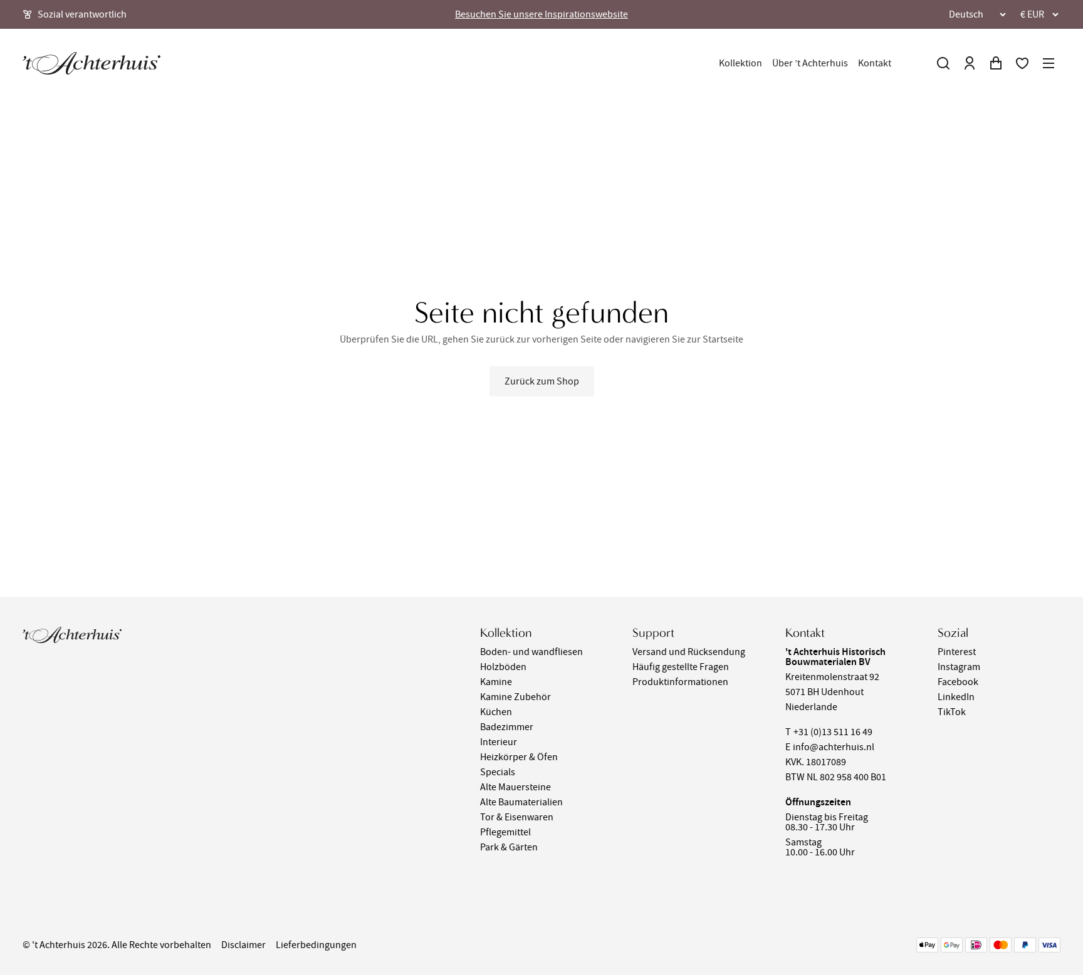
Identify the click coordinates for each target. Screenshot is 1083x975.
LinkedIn (956, 697)
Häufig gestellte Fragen (680, 667)
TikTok (952, 712)
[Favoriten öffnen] (1022, 63)
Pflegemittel (505, 832)
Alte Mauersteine (515, 787)
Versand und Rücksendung (688, 652)
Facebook (958, 682)
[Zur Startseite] (91, 63)
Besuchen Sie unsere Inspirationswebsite (541, 14)
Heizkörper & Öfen (519, 757)
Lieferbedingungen (316, 945)
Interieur (498, 742)
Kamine (496, 682)
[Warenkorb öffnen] (996, 63)
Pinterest (957, 652)
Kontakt (874, 63)
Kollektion (740, 63)
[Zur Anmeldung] (969, 63)
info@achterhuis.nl (833, 747)
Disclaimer (243, 945)
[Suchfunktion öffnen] (943, 63)
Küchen (496, 712)
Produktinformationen (680, 682)
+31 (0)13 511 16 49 (832, 732)
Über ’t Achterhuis (810, 63)
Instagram (959, 667)
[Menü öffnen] (1048, 63)
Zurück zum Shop (542, 381)
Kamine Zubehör (515, 697)
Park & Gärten (509, 847)
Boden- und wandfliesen (531, 652)
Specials (497, 772)
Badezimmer (506, 727)
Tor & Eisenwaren (516, 817)
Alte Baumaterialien (521, 802)
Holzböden (503, 667)
